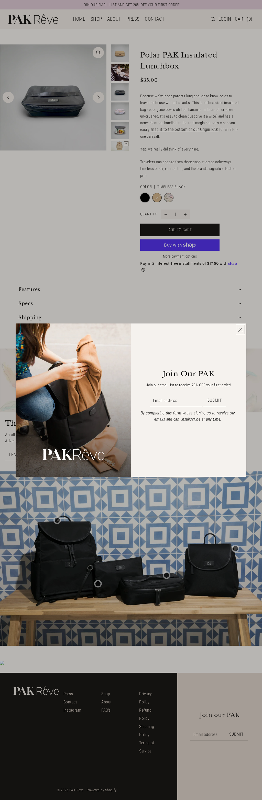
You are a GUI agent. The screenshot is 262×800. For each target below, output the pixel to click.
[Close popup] (240, 329)
